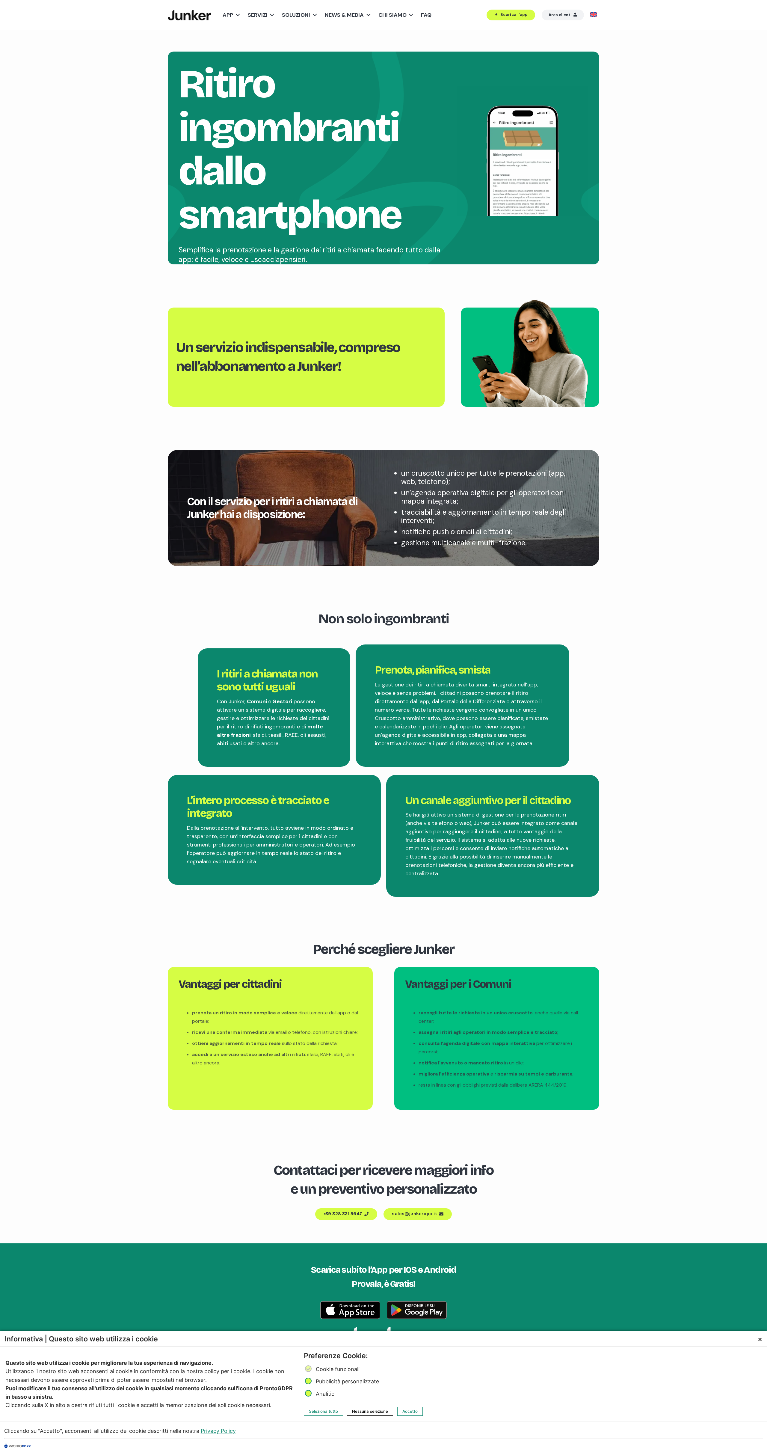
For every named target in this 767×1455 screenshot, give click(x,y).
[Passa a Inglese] (594, 15)
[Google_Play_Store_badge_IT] (417, 1310)
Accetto (410, 1411)
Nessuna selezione (370, 1411)
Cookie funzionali (338, 1369)
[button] (236, 14)
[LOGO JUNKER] (189, 15)
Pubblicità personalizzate (347, 1381)
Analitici (326, 1393)
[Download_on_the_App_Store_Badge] (350, 1310)
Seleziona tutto (323, 1411)
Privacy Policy (218, 1431)
